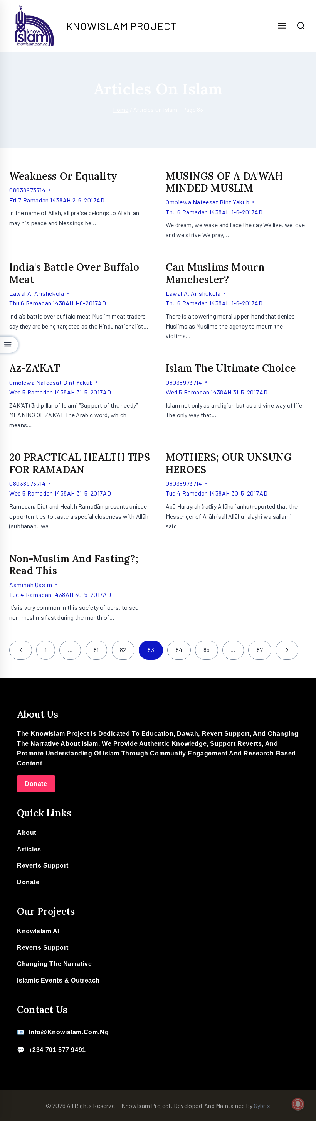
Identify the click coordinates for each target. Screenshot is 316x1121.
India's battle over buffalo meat (74, 273)
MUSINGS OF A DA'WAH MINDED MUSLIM (224, 182)
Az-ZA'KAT (34, 368)
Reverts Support (43, 865)
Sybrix (262, 1105)
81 (96, 649)
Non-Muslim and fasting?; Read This (73, 564)
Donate (36, 783)
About (26, 832)
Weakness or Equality (63, 176)
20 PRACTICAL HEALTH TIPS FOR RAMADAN (79, 463)
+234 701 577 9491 (57, 1050)
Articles (29, 849)
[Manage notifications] (298, 1104)
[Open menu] (282, 26)
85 (206, 649)
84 (179, 649)
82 (123, 649)
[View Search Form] (301, 26)
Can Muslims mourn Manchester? (215, 273)
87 (260, 649)
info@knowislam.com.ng (69, 1032)
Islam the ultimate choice (231, 368)
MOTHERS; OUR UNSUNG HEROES (229, 463)
